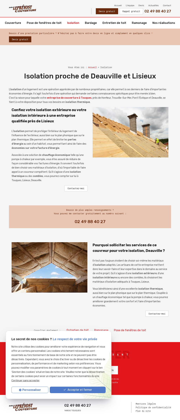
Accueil (118, 5)
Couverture (13, 23)
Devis (141, 5)
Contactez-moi (76, 188)
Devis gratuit (107, 11)
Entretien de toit (114, 23)
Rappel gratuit (131, 11)
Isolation (73, 23)
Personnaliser (31, 390)
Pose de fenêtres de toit (44, 23)
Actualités (153, 5)
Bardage (91, 23)
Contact (167, 5)
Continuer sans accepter (25, 380)
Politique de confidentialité (153, 407)
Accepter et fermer (79, 389)
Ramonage (139, 23)
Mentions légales (146, 403)
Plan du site (143, 410)
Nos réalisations (163, 23)
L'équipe (130, 5)
